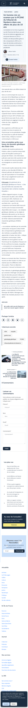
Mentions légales (6, 686)
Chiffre (3, 577)
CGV (3, 688)
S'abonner (14, 525)
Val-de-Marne (5, 628)
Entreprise (4, 587)
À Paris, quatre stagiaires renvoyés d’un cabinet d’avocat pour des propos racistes (15, 486)
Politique (4, 595)
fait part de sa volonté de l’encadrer (12, 286)
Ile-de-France (5, 616)
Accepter (6, 704)
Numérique (5, 592)
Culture (4, 580)
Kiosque (4, 649)
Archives (4, 572)
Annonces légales (6, 660)
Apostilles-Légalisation (8, 665)
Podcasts (4, 644)
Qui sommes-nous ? (7, 681)
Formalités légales (6, 662)
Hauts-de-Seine (8, 12)
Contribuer (5, 647)
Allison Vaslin (12, 51)
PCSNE (22, 339)
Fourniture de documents (9, 670)
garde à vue (7, 335)
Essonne (4, 611)
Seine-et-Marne (6, 621)
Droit (3, 582)
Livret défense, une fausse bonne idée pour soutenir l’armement (14, 478)
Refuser (14, 704)
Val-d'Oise (4, 626)
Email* (5, 422)
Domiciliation (5, 667)
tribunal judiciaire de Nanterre (12, 343)
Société (4, 598)
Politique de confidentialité (9, 691)
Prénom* (5, 404)
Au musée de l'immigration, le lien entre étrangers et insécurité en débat (15, 494)
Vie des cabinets (6, 600)
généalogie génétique (10, 339)
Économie (4, 585)
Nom (4, 413)
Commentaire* (7, 431)
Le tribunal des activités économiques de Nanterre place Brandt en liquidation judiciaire (9, 375)
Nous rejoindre (6, 683)
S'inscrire (18, 551)
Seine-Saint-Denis (6, 623)
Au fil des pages (6, 575)
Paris (3, 618)
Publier (7, 448)
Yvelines (4, 631)
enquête (13, 331)
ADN (5, 331)
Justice (16, 12)
